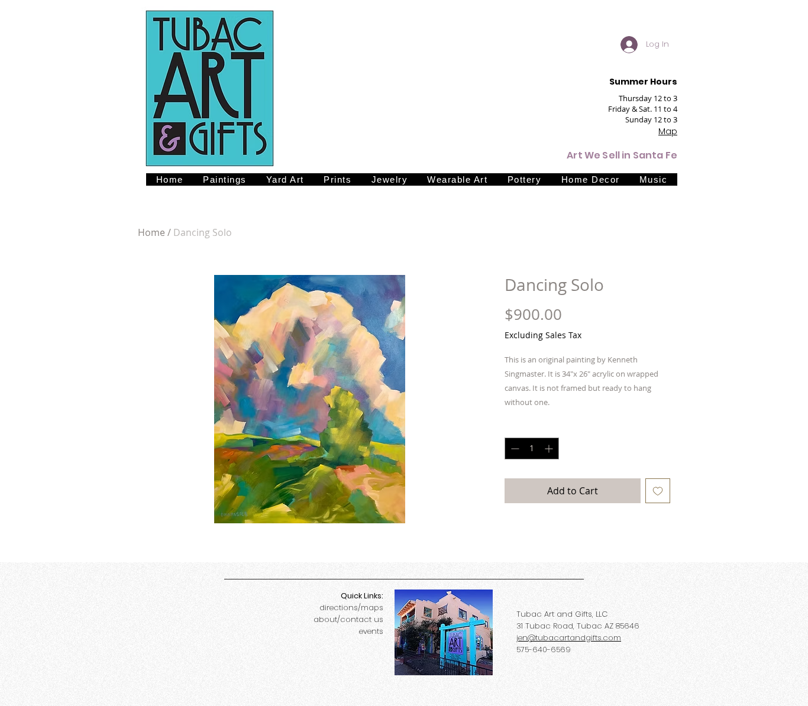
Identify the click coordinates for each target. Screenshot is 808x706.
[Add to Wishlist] (657, 490)
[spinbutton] (531, 448)
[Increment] (549, 448)
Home (151, 232)
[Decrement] (513, 448)
